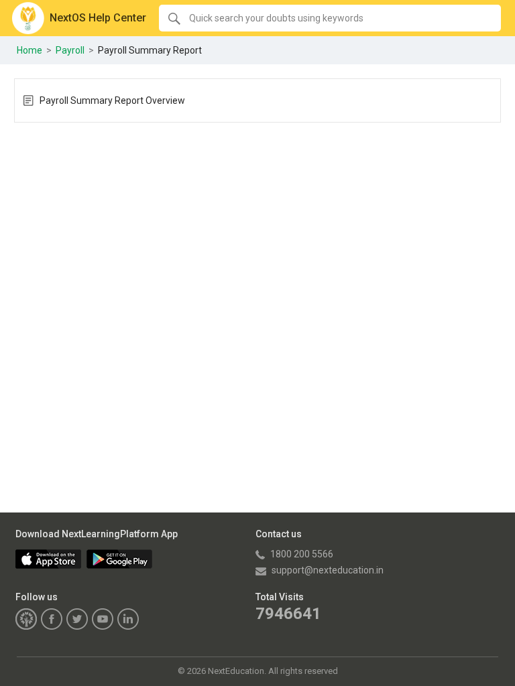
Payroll (70, 50)
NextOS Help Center (98, 17)
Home (29, 50)
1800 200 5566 (300, 554)
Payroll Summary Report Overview (112, 100)
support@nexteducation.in (327, 570)
